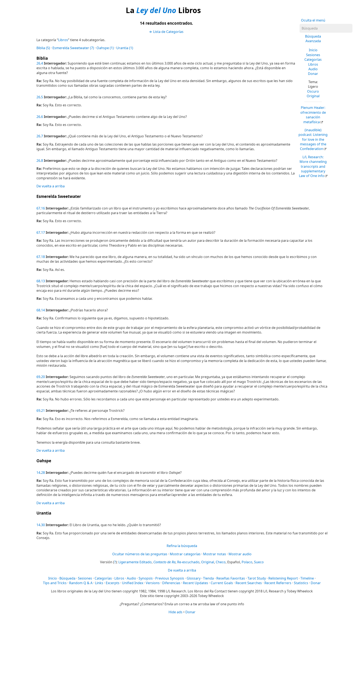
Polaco (247, 562)
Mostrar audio (240, 554)
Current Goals (222, 583)
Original (313, 96)
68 (38, 281)
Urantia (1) (124, 48)
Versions (153, 583)
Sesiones (313, 55)
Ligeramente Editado (135, 562)
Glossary (194, 578)
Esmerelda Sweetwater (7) (73, 48)
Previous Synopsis (169, 578)
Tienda (208, 578)
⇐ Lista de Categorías (166, 31)
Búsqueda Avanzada (313, 38)
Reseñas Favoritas (230, 578)
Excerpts (112, 583)
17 (43, 232)
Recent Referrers (277, 583)
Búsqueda (67, 578)
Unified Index (132, 583)
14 (43, 310)
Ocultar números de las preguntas (139, 554)
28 (43, 472)
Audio (313, 69)
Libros (313, 64)
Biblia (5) (43, 48)
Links (99, 583)
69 (38, 376)
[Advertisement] (182, 647)
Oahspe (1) (105, 48)
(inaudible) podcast (313, 139)
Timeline (307, 578)
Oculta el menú (313, 20)
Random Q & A (80, 583)
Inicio (313, 50)
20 (43, 376)
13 (43, 281)
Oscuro (313, 91)
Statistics (301, 583)
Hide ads (175, 612)
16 (43, 208)
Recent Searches (249, 583)
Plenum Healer (313, 114)
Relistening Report (283, 578)
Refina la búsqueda (182, 545)
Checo (221, 562)
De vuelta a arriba (50, 186)
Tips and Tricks (55, 583)
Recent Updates (195, 583)
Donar (313, 73)
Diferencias (171, 583)
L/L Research (313, 166)
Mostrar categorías (185, 554)
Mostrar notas (214, 554)
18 (43, 256)
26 (38, 63)
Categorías (313, 59)
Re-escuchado (188, 562)
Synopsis (146, 578)
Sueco (259, 562)
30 (43, 525)
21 (43, 410)
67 (38, 208)
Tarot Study (257, 578)
